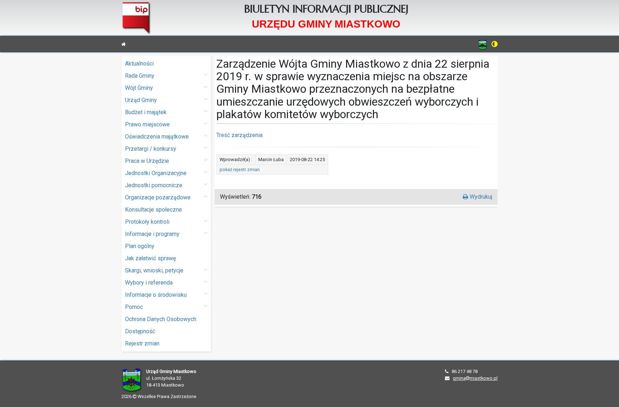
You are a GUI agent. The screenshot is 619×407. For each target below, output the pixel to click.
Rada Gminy (139, 75)
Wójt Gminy (139, 87)
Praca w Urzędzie (147, 161)
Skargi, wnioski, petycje (154, 270)
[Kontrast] (494, 44)
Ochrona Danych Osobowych (160, 319)
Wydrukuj (480, 196)
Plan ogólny (139, 246)
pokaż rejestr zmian (240, 169)
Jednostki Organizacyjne (156, 173)
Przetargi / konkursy (150, 148)
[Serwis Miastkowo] (482, 44)
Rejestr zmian (142, 343)
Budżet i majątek (146, 112)
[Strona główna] (123, 44)
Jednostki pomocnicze (153, 185)
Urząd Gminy (141, 100)
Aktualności (139, 63)
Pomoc (134, 307)
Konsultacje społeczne (153, 209)
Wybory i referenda (149, 282)
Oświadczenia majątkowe (157, 136)
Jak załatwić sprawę (150, 258)
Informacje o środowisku (156, 294)
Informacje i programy (152, 234)
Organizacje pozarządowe (158, 197)
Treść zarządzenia (239, 135)
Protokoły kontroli (147, 221)
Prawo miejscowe (147, 124)
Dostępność (140, 331)
